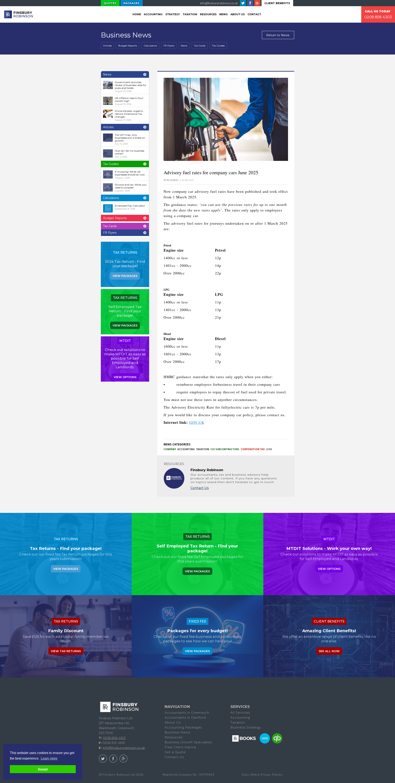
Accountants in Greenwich (187, 712)
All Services (240, 712)
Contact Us (200, 488)
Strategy (172, 14)
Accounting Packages (183, 727)
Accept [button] (43, 769)
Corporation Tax (253, 449)
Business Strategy (245, 727)
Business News (177, 732)
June (269, 449)
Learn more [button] (49, 758)
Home (136, 14)
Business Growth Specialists (188, 742)
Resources (208, 14)
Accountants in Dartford (185, 717)
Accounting (153, 14)
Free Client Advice (180, 747)
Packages (131, 3)
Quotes (110, 3)
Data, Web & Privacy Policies (262, 774)
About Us (237, 14)
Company (170, 449)
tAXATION (190, 14)
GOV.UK (196, 422)
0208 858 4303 (378, 17)
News (223, 14)
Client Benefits (277, 3)
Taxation (202, 449)
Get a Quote (175, 752)
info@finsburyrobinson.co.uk (219, 3)
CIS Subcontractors (224, 449)
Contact (254, 14)
